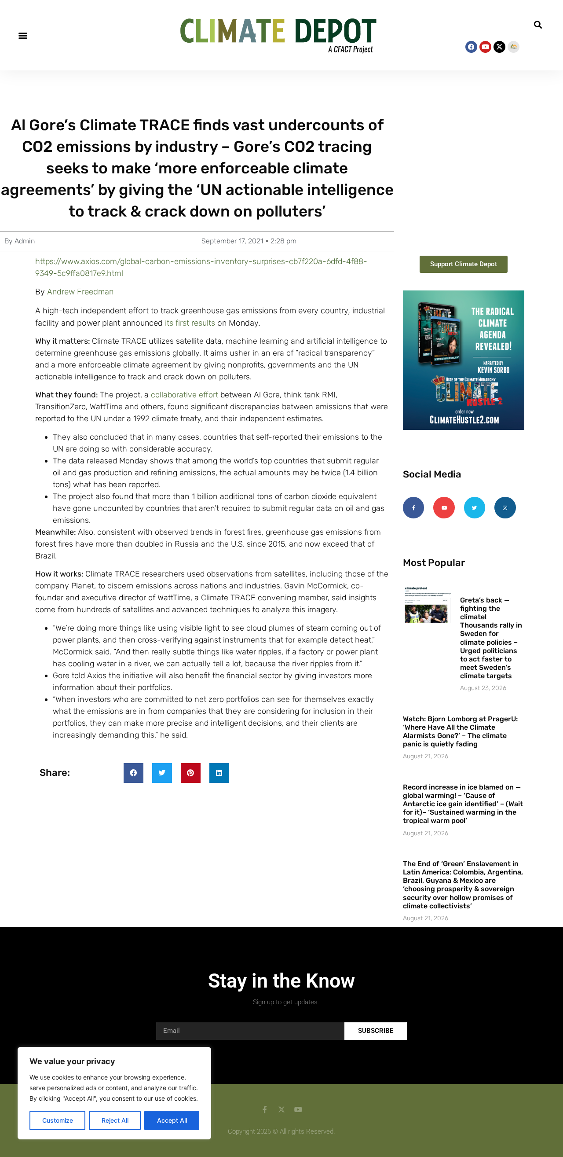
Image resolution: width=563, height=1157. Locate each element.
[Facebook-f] (413, 507)
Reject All (115, 1120)
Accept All (172, 1120)
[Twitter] (474, 507)
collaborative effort (184, 395)
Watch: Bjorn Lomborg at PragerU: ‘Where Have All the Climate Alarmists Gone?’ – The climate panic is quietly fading (460, 732)
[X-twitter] (499, 47)
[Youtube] (485, 47)
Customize (57, 1120)
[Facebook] (471, 47)
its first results (190, 322)
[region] (114, 1093)
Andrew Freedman (80, 291)
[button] (22, 35)
